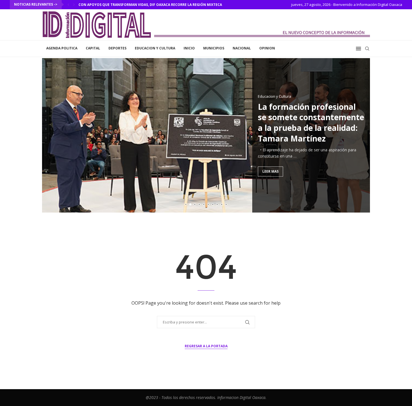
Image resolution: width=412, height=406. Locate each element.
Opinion (267, 48)
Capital (93, 48)
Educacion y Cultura (155, 48)
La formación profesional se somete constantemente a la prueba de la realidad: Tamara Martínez (311, 122)
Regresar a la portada (206, 346)
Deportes (117, 48)
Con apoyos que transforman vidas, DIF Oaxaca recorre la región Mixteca (150, 4)
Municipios (213, 48)
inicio (189, 48)
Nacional (242, 48)
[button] (68, 4)
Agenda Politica (61, 48)
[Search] (367, 48)
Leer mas (270, 171)
